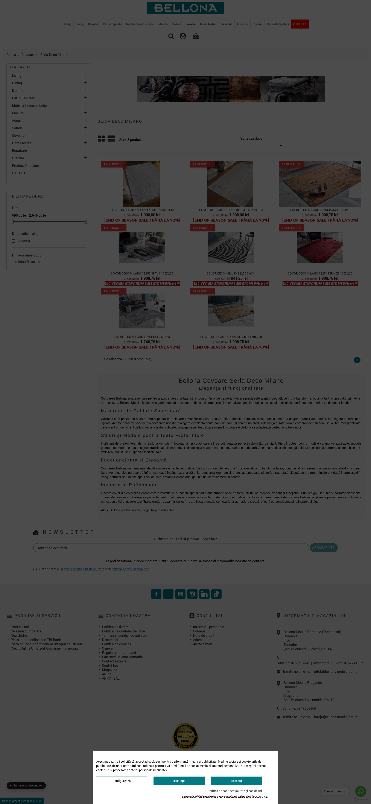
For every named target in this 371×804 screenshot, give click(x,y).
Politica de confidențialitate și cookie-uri (235, 791)
